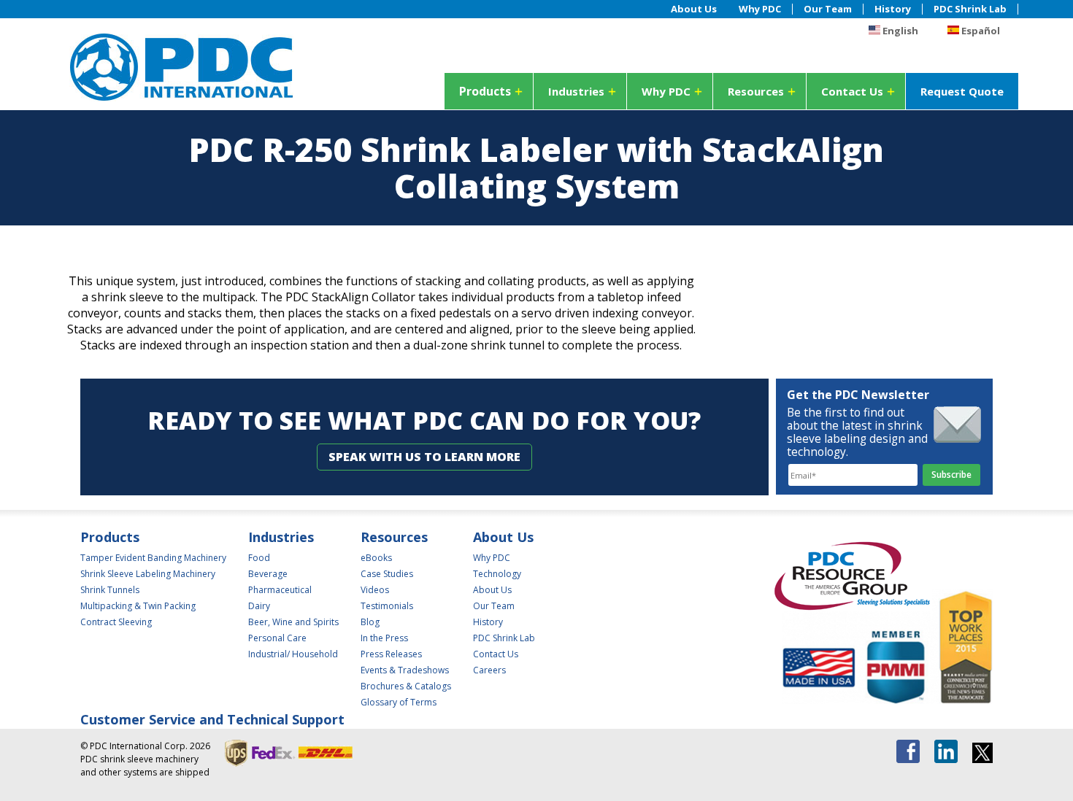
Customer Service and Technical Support (212, 719)
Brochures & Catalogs (406, 686)
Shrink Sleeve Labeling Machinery (147, 574)
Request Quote (962, 91)
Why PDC (760, 9)
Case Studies (387, 574)
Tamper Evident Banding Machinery (153, 558)
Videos (375, 590)
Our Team (828, 9)
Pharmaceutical (280, 590)
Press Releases (391, 654)
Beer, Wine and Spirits (293, 622)
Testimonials (387, 606)
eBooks (376, 558)
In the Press (384, 638)
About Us (694, 9)
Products (485, 91)
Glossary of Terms (398, 702)
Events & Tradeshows (405, 670)
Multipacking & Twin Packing (138, 606)
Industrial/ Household (293, 654)
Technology (497, 574)
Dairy (259, 606)
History (892, 9)
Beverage (268, 574)
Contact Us (852, 91)
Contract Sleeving (116, 622)
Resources (756, 91)
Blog (370, 622)
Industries (576, 91)
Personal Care (277, 638)
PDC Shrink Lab (970, 9)
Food (259, 558)
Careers (489, 670)
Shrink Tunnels (109, 590)
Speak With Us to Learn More (424, 457)
